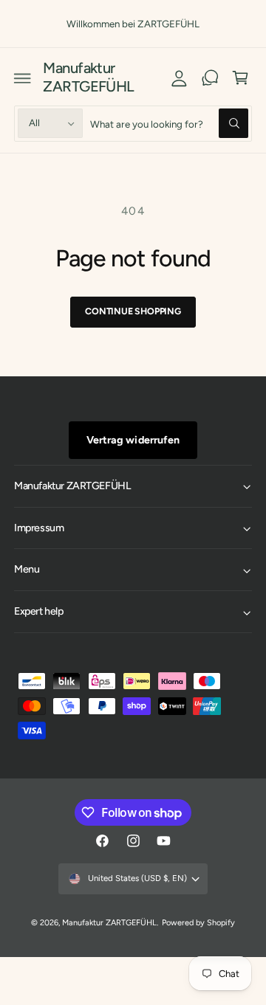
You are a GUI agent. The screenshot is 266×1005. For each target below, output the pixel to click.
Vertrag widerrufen (132, 439)
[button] (22, 77)
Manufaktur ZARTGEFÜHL (109, 923)
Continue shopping (133, 311)
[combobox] (169, 124)
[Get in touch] (209, 77)
